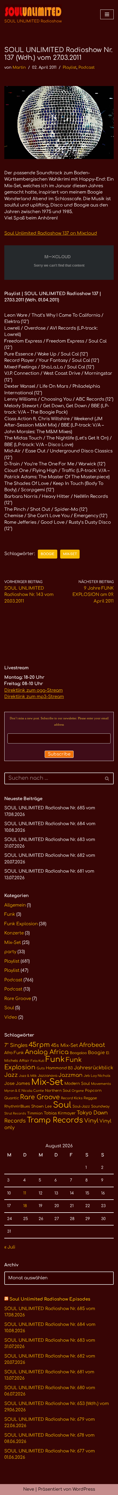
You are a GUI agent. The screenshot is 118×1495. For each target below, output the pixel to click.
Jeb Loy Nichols (97, 1076)
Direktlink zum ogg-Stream (33, 690)
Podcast (86, 67)
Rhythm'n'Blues (17, 1106)
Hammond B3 (59, 1068)
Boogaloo (78, 1053)
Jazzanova (47, 1076)
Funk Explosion (21, 924)
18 (25, 1206)
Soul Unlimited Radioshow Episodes (49, 1299)
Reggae (90, 1098)
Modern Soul (77, 1083)
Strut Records (15, 1113)
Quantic (11, 1098)
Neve (28, 1489)
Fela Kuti (37, 1060)
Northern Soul (57, 1091)
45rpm (39, 1044)
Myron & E (12, 1090)
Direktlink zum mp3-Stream (34, 696)
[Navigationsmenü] (107, 14)
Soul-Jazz (81, 1106)
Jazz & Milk (28, 1075)
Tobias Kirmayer (60, 1113)
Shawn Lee (41, 1106)
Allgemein (15, 905)
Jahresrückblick (93, 1067)
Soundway (100, 1106)
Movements (101, 1084)
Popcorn (93, 1091)
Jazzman (70, 1075)
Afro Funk (14, 1053)
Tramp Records (55, 1120)
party (10, 951)
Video (10, 1017)
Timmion (35, 1113)
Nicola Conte (32, 1091)
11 (24, 1193)
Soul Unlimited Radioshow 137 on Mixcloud (50, 233)
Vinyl (91, 1121)
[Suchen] (107, 778)
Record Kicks (71, 1098)
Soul (9, 1007)
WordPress (83, 1489)
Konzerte (14, 933)
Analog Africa (47, 1052)
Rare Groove (17, 998)
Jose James (17, 1083)
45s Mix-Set (64, 1045)
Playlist (69, 67)
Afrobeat (92, 1045)
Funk (9, 914)
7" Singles (15, 1045)
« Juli (9, 1247)
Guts (41, 1068)
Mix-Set (70, 554)
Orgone (78, 1090)
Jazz (11, 1075)
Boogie (47, 554)
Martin (19, 67)
